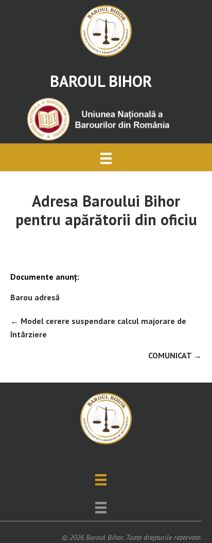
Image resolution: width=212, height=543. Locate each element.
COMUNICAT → (175, 355)
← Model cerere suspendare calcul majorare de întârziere (98, 327)
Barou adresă (35, 297)
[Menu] (106, 157)
